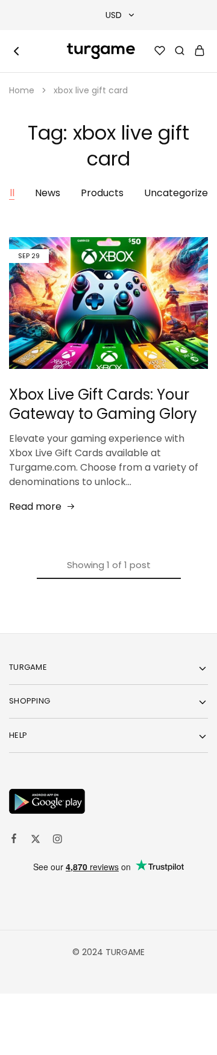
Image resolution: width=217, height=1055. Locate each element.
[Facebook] (14, 840)
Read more (35, 506)
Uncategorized (179, 193)
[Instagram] (57, 841)
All (8, 193)
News (47, 193)
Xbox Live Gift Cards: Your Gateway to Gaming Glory (103, 404)
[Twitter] (35, 841)
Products (102, 193)
